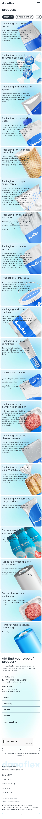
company (7, 775)
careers (6, 788)
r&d (38, 17)
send (21, 749)
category (8, 17)
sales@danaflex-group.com (11, 691)
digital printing (24, 17)
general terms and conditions (11, 801)
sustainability (8, 784)
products (6, 779)
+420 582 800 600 (9, 766)
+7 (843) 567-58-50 (12, 680)
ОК (21, 815)
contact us (7, 792)
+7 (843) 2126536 (11, 689)
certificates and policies (9, 798)
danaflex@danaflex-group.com (13, 770)
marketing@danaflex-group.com (13, 682)
